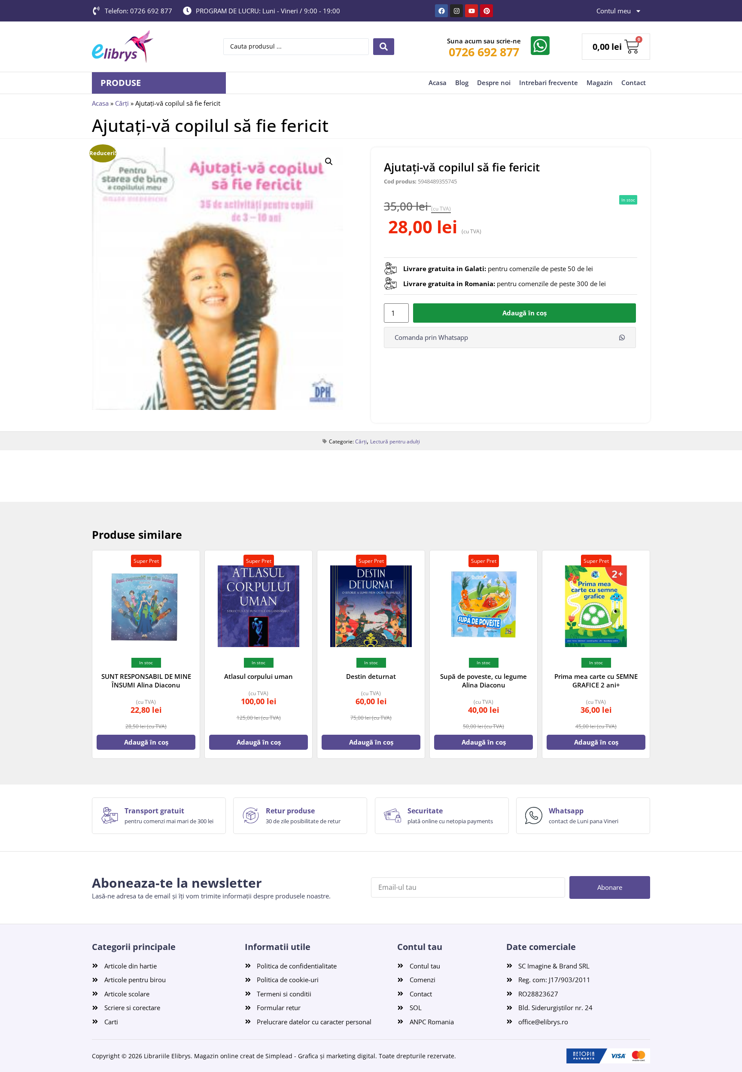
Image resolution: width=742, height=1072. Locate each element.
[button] (329, 161)
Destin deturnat (371, 676)
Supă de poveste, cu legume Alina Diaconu (483, 680)
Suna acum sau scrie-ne (484, 41)
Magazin (600, 82)
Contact (633, 82)
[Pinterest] (486, 10)
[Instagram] (456, 10)
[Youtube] (471, 10)
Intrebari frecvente (548, 82)
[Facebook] (441, 10)
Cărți (122, 103)
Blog (461, 82)
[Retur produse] (250, 815)
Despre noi (494, 82)
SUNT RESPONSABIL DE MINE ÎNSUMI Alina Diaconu (146, 680)
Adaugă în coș (524, 312)
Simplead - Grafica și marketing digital (320, 1056)
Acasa (438, 82)
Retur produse (290, 810)
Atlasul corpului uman (258, 676)
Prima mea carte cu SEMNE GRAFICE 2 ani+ (596, 680)
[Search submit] (383, 46)
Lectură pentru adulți (395, 441)
